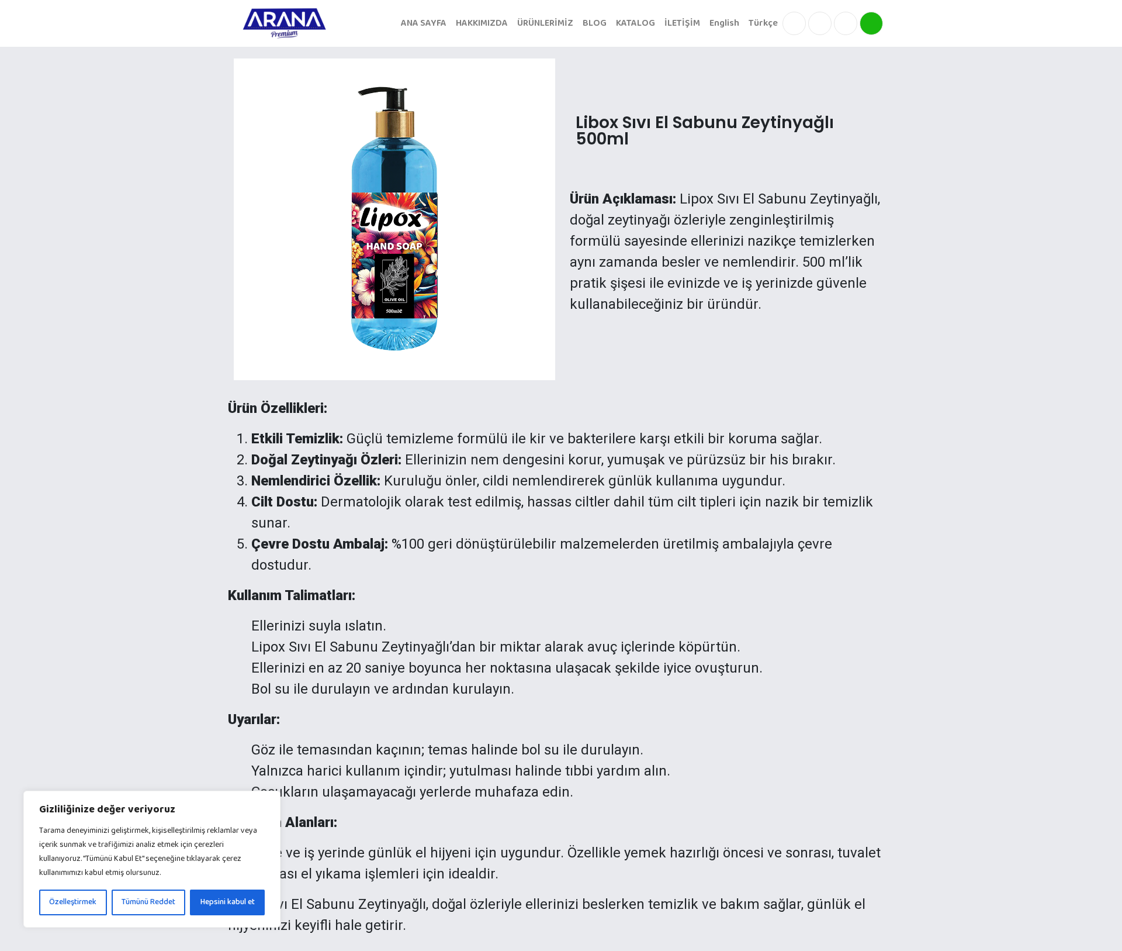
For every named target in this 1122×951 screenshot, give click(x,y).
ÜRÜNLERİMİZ (545, 23)
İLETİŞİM (682, 23)
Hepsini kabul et (227, 902)
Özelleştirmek (72, 902)
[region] (151, 859)
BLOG (595, 23)
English (724, 23)
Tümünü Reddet (148, 902)
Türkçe (763, 23)
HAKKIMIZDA (482, 23)
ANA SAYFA (423, 23)
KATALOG (635, 23)
